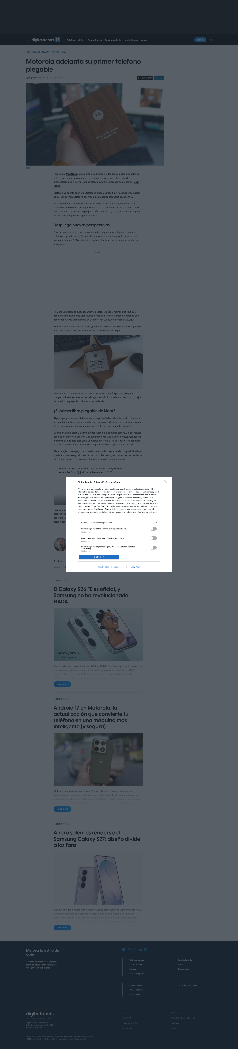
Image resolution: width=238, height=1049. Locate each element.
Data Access (119, 567)
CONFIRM (99, 557)
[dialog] (119, 524)
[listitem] (119, 522)
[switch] (153, 529)
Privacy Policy (135, 567)
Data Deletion (103, 567)
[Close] (166, 482)
